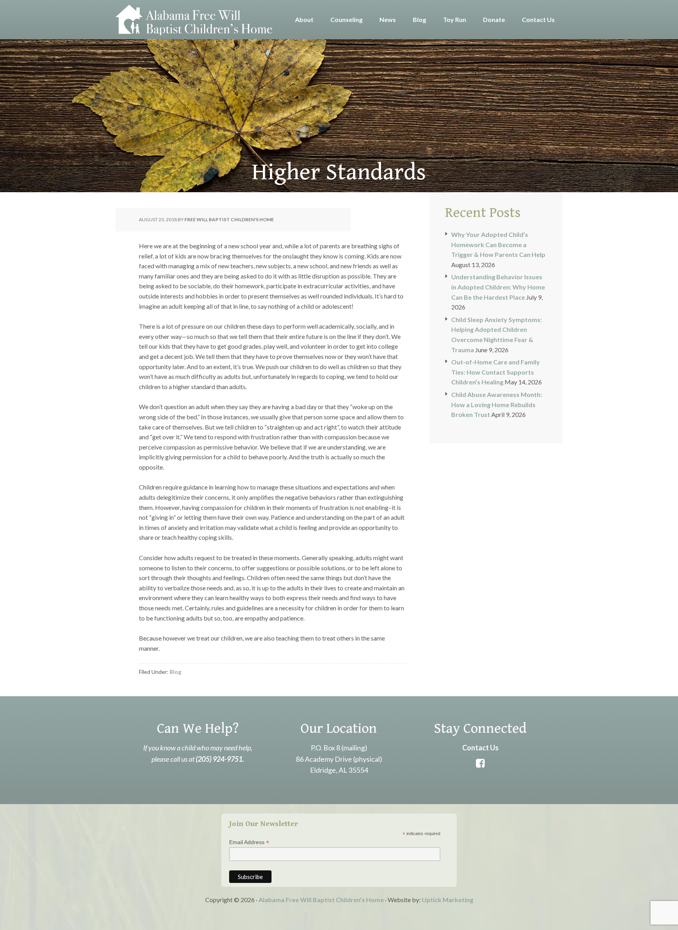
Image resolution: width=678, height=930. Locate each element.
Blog (175, 671)
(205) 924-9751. (220, 759)
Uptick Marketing (447, 899)
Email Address (249, 842)
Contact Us (480, 747)
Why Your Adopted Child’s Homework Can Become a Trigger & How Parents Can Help (498, 244)
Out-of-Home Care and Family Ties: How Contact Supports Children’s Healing (495, 372)
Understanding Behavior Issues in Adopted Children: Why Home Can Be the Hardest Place (498, 286)
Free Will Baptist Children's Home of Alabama (193, 19)
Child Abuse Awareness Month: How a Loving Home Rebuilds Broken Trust (496, 404)
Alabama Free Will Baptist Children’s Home (321, 899)
